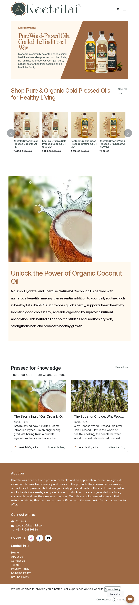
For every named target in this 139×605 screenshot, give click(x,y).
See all (119, 367)
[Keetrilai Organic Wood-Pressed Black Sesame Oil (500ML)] (79, 125)
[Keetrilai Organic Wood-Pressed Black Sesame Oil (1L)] (108, 125)
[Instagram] (31, 538)
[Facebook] (39, 538)
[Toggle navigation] (124, 9)
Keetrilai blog (58, 447)
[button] (13, 133)
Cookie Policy (113, 589)
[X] (48, 538)
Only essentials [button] (104, 599)
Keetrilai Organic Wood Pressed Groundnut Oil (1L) (19, 143)
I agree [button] (121, 599)
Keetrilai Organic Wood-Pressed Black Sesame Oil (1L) (107, 143)
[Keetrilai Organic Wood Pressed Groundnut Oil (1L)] (20, 125)
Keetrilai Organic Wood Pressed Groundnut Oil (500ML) (48, 143)
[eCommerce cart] (117, 9)
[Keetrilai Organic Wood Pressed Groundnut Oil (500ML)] (48, 125)
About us (17, 556)
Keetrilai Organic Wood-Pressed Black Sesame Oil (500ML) (78, 143)
